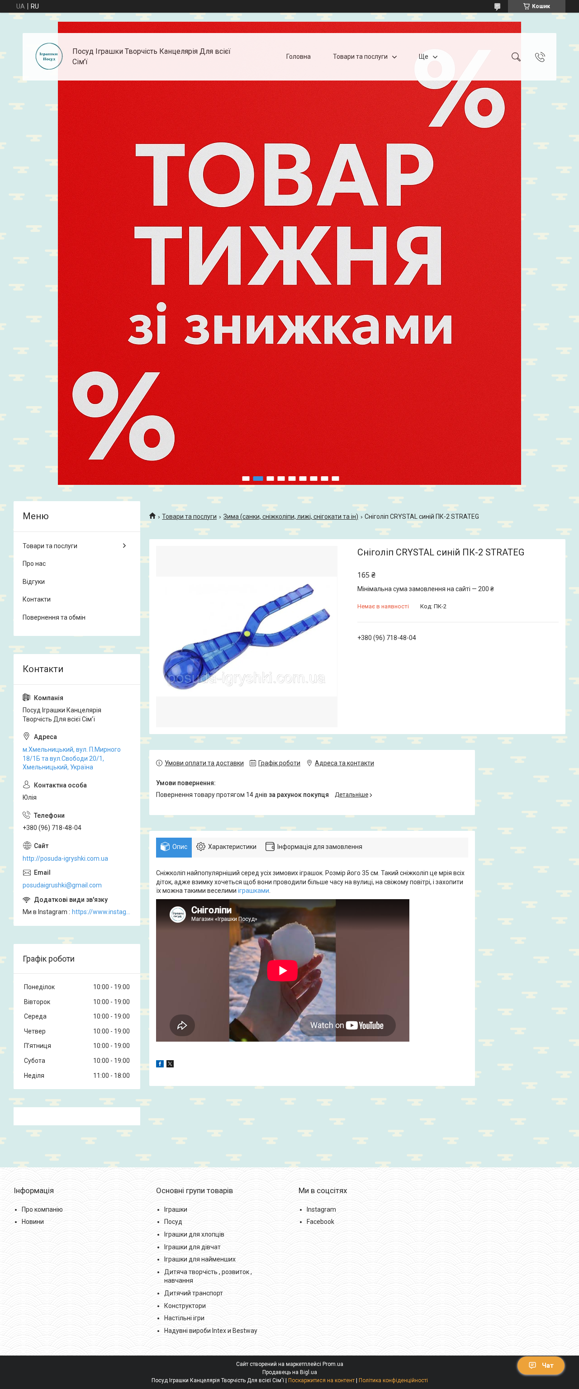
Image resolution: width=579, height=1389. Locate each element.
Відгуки (34, 581)
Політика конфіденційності (393, 1380)
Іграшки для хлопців (194, 1234)
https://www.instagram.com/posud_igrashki (101, 911)
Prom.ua (333, 1364)
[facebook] (160, 1065)
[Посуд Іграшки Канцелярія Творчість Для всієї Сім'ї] (49, 57)
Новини (33, 1221)
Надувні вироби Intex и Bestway (210, 1330)
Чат (548, 1365)
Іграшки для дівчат (192, 1247)
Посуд (173, 1221)
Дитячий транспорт (193, 1293)
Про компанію (42, 1209)
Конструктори (185, 1305)
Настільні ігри (184, 1318)
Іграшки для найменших (200, 1259)
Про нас (34, 563)
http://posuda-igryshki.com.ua (65, 858)
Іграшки (175, 1209)
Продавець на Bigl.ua (289, 1372)
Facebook (320, 1221)
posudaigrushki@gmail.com (62, 885)
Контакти (37, 599)
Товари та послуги (360, 56)
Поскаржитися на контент (321, 1380)
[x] (170, 1065)
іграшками (253, 890)
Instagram (321, 1209)
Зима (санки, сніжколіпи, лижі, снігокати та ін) (290, 516)
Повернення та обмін (54, 617)
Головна (298, 56)
